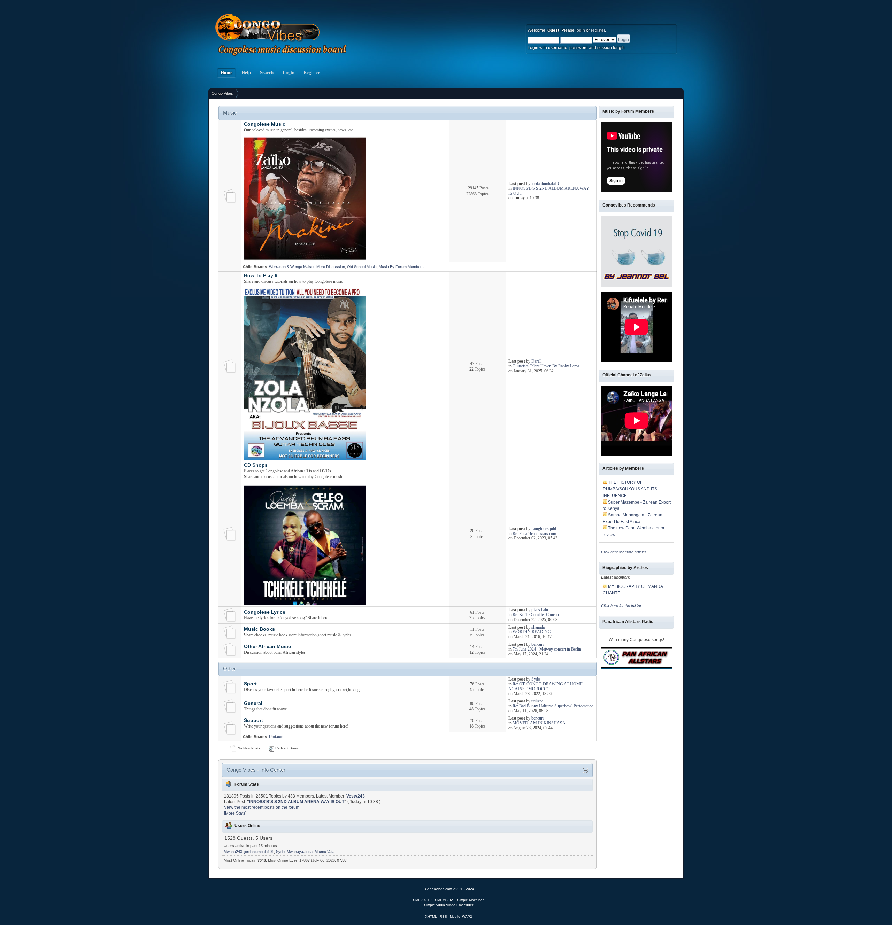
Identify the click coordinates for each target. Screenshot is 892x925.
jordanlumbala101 (546, 183)
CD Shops (256, 465)
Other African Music (267, 646)
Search (267, 72)
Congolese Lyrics (264, 612)
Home (226, 72)
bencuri (537, 644)
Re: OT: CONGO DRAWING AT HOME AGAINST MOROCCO (545, 686)
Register (311, 72)
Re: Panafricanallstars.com (534, 533)
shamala (538, 627)
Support (253, 720)
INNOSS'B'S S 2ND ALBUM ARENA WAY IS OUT (548, 191)
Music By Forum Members (401, 267)
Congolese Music (264, 124)
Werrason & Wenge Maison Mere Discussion (307, 267)
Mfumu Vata (324, 851)
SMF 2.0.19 (422, 900)
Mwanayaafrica (300, 851)
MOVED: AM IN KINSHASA (539, 723)
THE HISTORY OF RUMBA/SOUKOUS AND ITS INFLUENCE (630, 489)
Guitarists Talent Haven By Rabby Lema (546, 366)
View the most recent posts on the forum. (262, 807)
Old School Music (362, 267)
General (253, 703)
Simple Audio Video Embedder (448, 905)
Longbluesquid (543, 528)
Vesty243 (355, 796)
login (580, 30)
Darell (536, 361)
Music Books (259, 629)
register (598, 30)
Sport (250, 683)
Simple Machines (470, 900)
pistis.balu (539, 609)
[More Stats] (235, 813)
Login (288, 72)
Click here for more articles (624, 552)
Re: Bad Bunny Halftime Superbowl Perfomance (553, 706)
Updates (276, 736)
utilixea (537, 701)
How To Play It (261, 275)
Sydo (535, 679)
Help (246, 72)
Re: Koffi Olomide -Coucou (536, 614)
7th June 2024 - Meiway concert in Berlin (547, 649)
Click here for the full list (621, 606)
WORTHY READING (532, 631)
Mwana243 (233, 851)
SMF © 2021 (445, 900)
